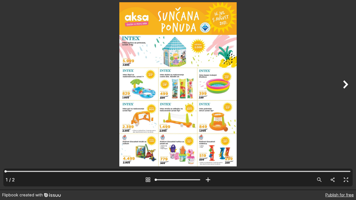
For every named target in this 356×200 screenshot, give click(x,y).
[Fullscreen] (346, 179)
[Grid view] (148, 179)
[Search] (319, 179)
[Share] (332, 179)
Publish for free (339, 194)
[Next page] (345, 95)
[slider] (178, 179)
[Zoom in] (208, 179)
